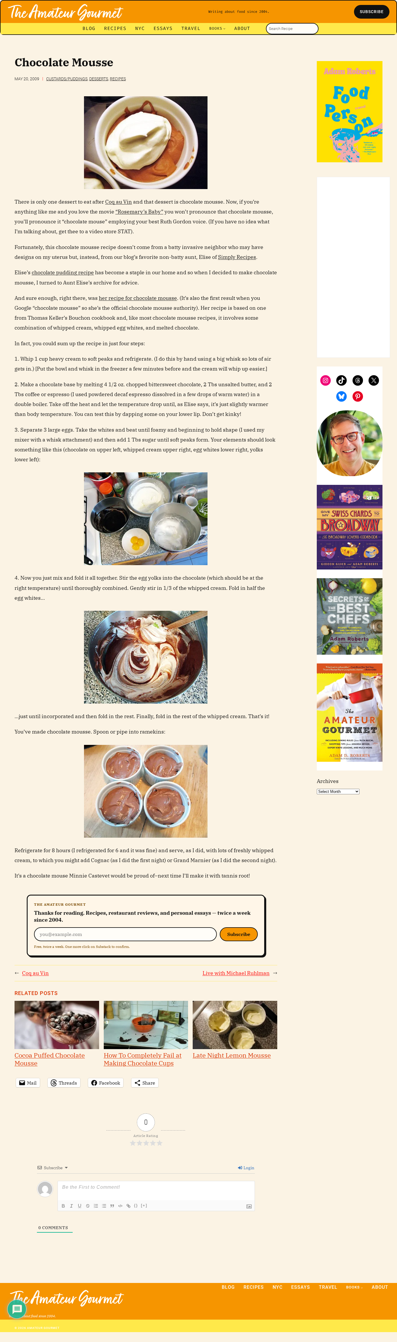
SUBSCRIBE (372, 11)
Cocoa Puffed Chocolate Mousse (50, 1059)
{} (136, 1205)
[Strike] (88, 1205)
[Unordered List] (104, 1205)
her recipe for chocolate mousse (138, 298)
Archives (328, 781)
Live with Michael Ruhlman (236, 973)
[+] (144, 1205)
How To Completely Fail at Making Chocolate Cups (143, 1059)
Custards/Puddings (66, 78)
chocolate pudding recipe (63, 272)
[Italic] (71, 1205)
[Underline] (80, 1205)
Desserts (98, 78)
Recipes (118, 78)
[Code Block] (120, 1205)
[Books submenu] (224, 28)
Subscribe (238, 934)
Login (248, 1167)
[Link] (128, 1205)
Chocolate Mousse (64, 62)
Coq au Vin (118, 201)
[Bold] (63, 1205)
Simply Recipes (237, 257)
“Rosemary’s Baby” (139, 211)
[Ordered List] (96, 1205)
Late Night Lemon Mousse (232, 1055)
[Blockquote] (112, 1205)
